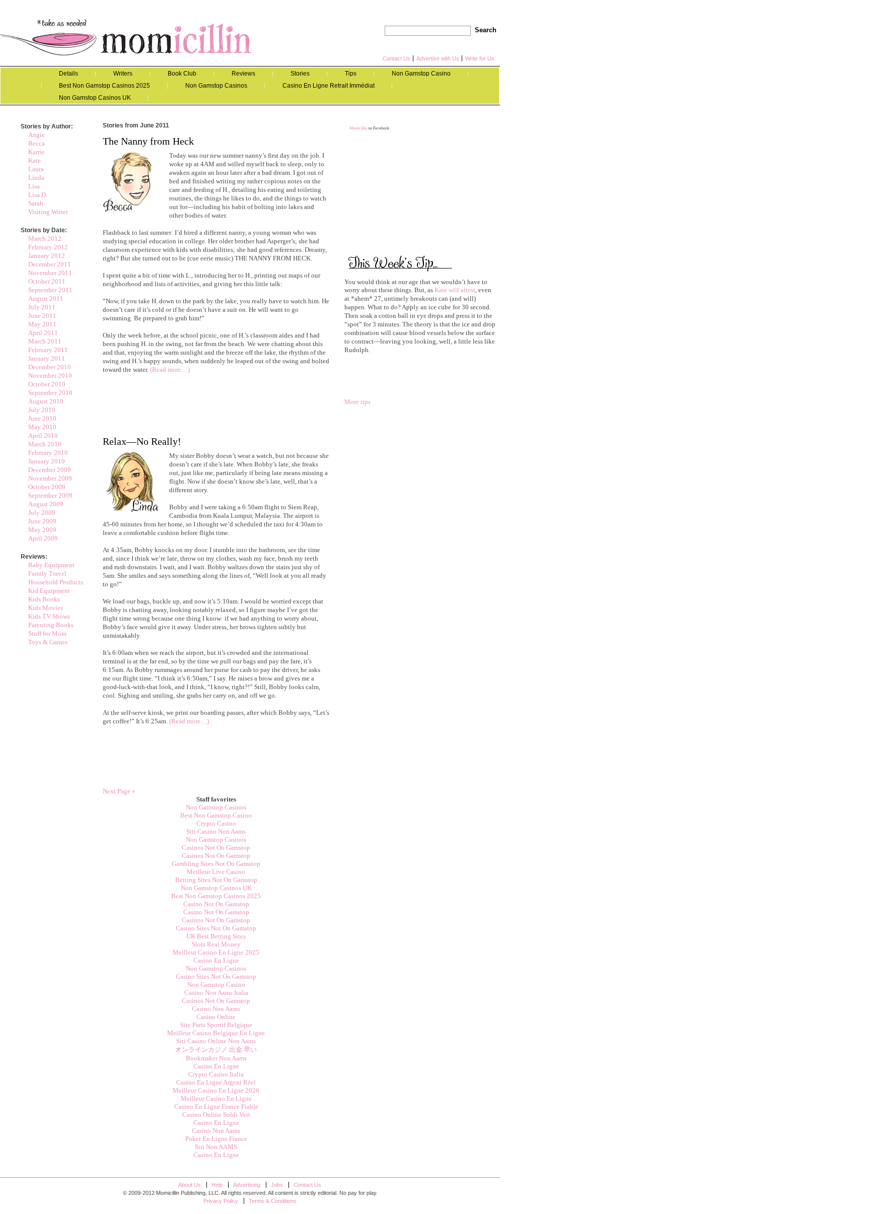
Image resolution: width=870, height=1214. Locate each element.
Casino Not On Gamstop (216, 904)
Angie (36, 135)
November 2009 (50, 478)
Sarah (35, 203)
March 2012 (44, 238)
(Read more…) (170, 369)
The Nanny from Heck (148, 141)
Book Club (182, 73)
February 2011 (48, 350)
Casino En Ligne (216, 960)
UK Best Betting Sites (216, 936)
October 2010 (46, 384)
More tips (357, 402)
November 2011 (50, 273)
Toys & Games (47, 642)
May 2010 (42, 427)
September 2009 (50, 495)
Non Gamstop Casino (421, 73)
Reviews (243, 73)
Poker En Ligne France (216, 1138)
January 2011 (46, 358)
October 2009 (46, 487)
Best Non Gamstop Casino (216, 815)
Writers (122, 73)
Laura (36, 169)
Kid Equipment (49, 590)
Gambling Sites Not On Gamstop (216, 863)
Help (217, 1185)
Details (68, 73)
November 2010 (50, 375)
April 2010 (43, 435)
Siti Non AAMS (216, 1147)
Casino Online (216, 1017)
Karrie (36, 152)
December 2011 (49, 264)
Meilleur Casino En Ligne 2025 (216, 952)
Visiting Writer (48, 212)
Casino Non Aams (216, 1009)
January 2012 (46, 255)
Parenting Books (51, 625)
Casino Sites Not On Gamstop (216, 928)
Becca (36, 143)
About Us (189, 1185)
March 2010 (44, 444)
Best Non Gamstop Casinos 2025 (104, 85)
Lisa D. (37, 194)
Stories (300, 73)
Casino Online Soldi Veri (216, 1114)
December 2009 (49, 470)
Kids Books (44, 599)
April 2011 (43, 332)
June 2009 (42, 521)
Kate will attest (454, 290)
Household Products (55, 582)
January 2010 (46, 461)
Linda (36, 177)
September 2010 (50, 392)
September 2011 (50, 290)
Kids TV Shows (49, 616)
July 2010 (41, 410)
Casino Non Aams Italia (216, 992)
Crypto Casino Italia (216, 1074)
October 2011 (46, 281)
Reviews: (34, 556)
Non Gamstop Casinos (216, 85)
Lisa (34, 186)
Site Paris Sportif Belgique (216, 1025)
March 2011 (44, 341)
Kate (34, 160)
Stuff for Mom (47, 633)
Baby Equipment (51, 565)
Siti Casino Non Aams (216, 831)
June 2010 (42, 418)
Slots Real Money (216, 944)
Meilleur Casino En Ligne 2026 (216, 1090)
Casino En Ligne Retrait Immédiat (328, 85)
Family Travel (47, 573)
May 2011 (42, 324)
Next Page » (119, 791)
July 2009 (41, 512)
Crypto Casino (216, 823)
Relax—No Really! (142, 441)
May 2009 (42, 529)
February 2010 (48, 452)
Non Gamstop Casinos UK (95, 97)
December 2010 (49, 367)
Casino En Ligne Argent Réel (216, 1082)
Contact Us (396, 58)
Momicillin (126, 37)
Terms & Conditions (273, 1201)
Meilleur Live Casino (216, 871)
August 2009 (45, 504)
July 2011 (41, 307)
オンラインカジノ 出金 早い (216, 1049)
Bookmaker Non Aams (216, 1058)
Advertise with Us (437, 58)
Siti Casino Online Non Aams (216, 1041)
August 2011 (45, 298)
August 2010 (45, 401)
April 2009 (43, 538)
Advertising (246, 1185)
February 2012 (48, 247)
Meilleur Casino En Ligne (216, 1098)
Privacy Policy (220, 1201)
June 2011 (42, 315)
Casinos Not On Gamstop (216, 847)
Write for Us (479, 58)
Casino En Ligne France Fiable (216, 1106)
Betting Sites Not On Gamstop (216, 880)
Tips (350, 73)
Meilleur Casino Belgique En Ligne (216, 1033)
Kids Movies (45, 608)
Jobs (277, 1185)
